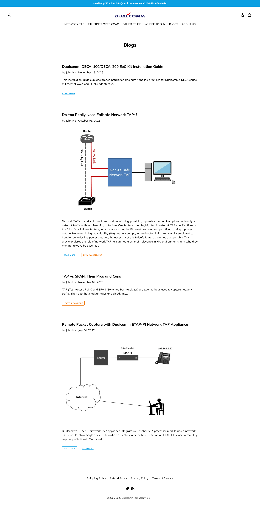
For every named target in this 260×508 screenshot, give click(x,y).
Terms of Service (162, 478)
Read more (70, 255)
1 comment (88, 449)
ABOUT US (189, 24)
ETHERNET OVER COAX (103, 24)
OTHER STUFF (132, 24)
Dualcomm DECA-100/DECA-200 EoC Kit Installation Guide (112, 66)
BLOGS (173, 24)
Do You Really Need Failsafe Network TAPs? (99, 114)
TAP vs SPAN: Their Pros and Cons (91, 276)
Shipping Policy (96, 478)
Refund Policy (118, 478)
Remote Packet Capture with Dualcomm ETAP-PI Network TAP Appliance (125, 324)
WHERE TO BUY (155, 24)
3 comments (68, 93)
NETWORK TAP (74, 24)
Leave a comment (92, 255)
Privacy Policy (139, 478)
